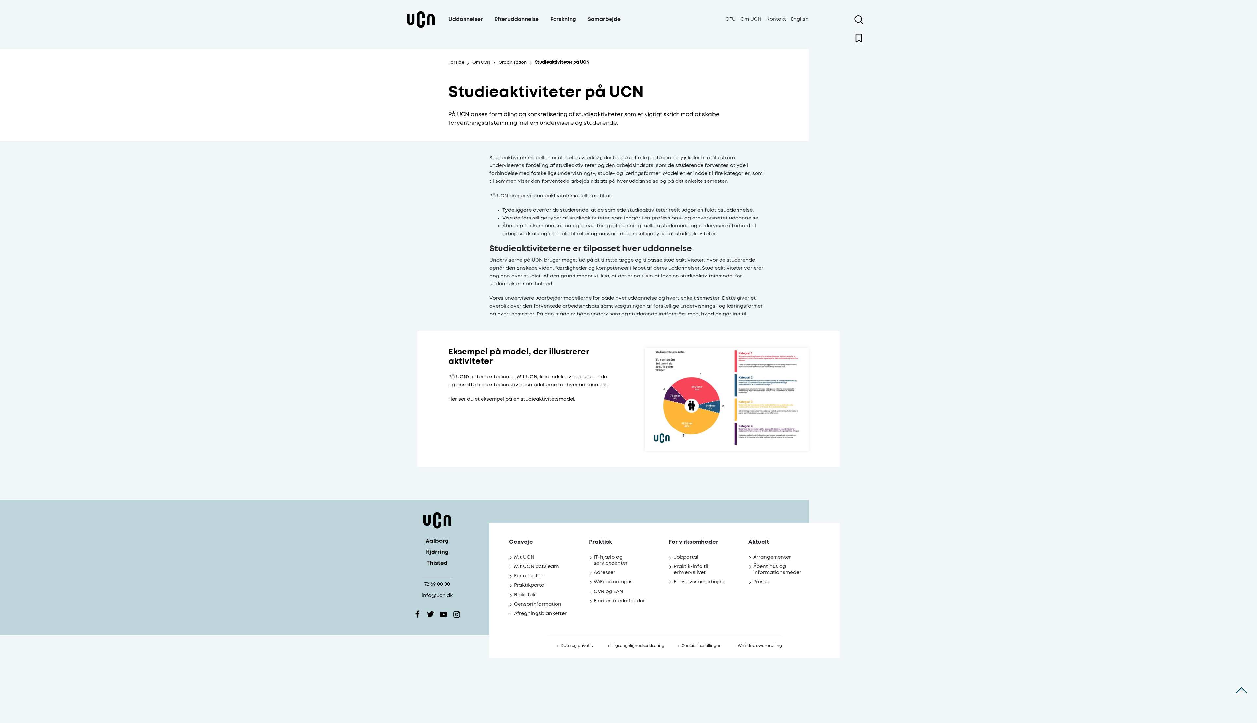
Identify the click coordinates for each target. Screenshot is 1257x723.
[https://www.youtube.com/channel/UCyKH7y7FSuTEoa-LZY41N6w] (443, 614)
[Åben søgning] (859, 19)
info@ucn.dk (437, 595)
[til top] (1241, 690)
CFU (730, 19)
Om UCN (750, 19)
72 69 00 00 (437, 584)
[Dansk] (421, 27)
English (800, 19)
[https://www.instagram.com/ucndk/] (457, 614)
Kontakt (776, 19)
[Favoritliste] (859, 38)
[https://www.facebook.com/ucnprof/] (417, 614)
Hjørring (437, 552)
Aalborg (437, 541)
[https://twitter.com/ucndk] (430, 614)
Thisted (437, 563)
